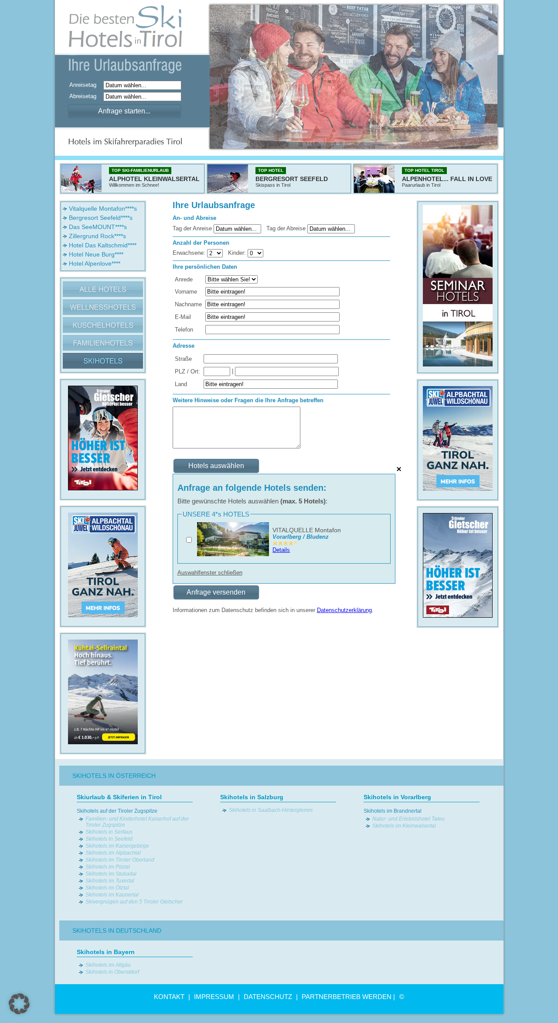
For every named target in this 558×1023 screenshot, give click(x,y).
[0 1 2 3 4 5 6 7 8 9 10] (255, 253)
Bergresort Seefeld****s (101, 217)
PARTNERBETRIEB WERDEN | (348, 996)
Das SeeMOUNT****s (98, 226)
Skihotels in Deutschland (116, 930)
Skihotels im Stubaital (110, 874)
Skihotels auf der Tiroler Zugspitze (117, 811)
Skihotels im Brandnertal (393, 811)
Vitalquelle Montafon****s (103, 208)
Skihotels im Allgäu (108, 965)
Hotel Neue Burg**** (96, 254)
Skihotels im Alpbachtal (113, 853)
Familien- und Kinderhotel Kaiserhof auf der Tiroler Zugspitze (137, 822)
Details (281, 550)
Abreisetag (85, 96)
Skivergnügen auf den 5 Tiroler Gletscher (134, 902)
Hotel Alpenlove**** (94, 263)
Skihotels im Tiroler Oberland (119, 860)
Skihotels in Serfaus (109, 832)
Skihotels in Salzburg (251, 797)
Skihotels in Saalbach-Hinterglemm (271, 810)
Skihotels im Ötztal (107, 888)
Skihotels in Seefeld (109, 839)
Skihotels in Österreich (114, 775)
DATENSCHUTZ (268, 996)
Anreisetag (85, 85)
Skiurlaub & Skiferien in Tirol (119, 797)
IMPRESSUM (214, 996)
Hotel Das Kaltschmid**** (102, 245)
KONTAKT (169, 996)
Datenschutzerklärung (344, 610)
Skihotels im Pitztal (107, 867)
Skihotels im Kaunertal (112, 895)
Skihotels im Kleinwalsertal (404, 826)
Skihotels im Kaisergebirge (117, 846)
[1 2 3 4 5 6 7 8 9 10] (216, 253)
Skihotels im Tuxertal (109, 881)
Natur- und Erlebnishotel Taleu (408, 819)
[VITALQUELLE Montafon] (233, 554)
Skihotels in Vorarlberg (397, 797)
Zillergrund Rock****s (97, 236)
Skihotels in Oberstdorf (112, 972)
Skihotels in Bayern (106, 951)
